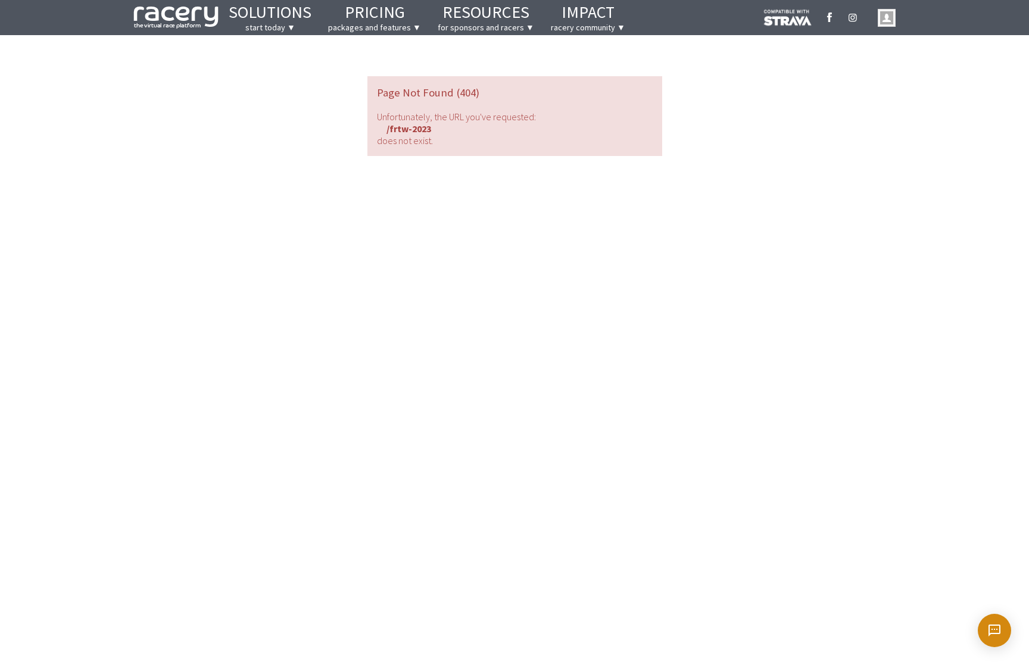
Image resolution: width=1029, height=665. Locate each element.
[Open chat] (994, 630)
